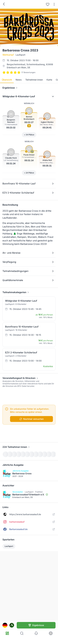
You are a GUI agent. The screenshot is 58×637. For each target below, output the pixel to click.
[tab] (7, 79)
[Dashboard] (7, 633)
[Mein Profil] (50, 633)
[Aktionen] (54, 4)
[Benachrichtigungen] (36, 633)
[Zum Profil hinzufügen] (48, 4)
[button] (29, 96)
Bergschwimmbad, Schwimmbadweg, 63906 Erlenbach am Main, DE (30, 66)
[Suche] (22, 633)
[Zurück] (4, 4)
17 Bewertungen (28, 72)
